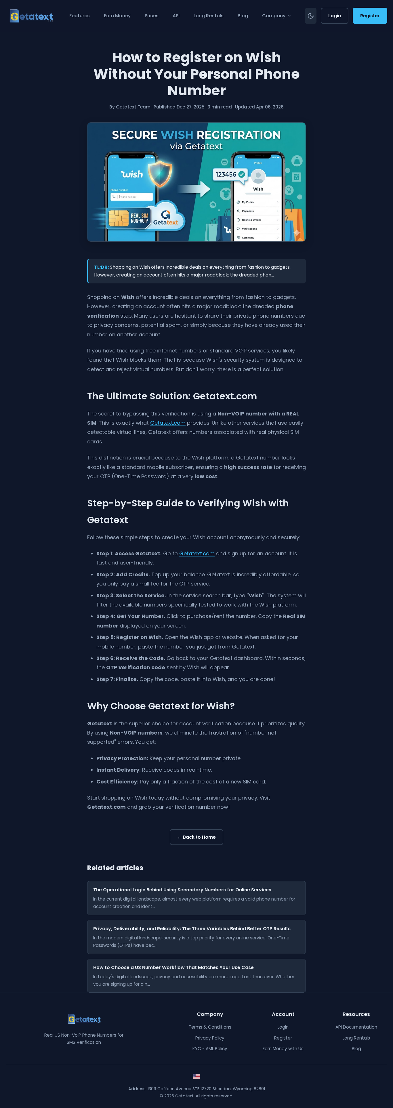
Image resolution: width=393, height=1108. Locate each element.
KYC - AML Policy (209, 1049)
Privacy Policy (209, 1038)
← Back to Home (196, 837)
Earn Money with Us (283, 1049)
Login (334, 15)
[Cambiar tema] (310, 16)
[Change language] (196, 1076)
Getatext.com (168, 422)
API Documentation (356, 1027)
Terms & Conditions (210, 1027)
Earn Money (117, 15)
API (176, 15)
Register (370, 15)
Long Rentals (209, 15)
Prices (152, 15)
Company (273, 15)
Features (79, 15)
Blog (243, 15)
